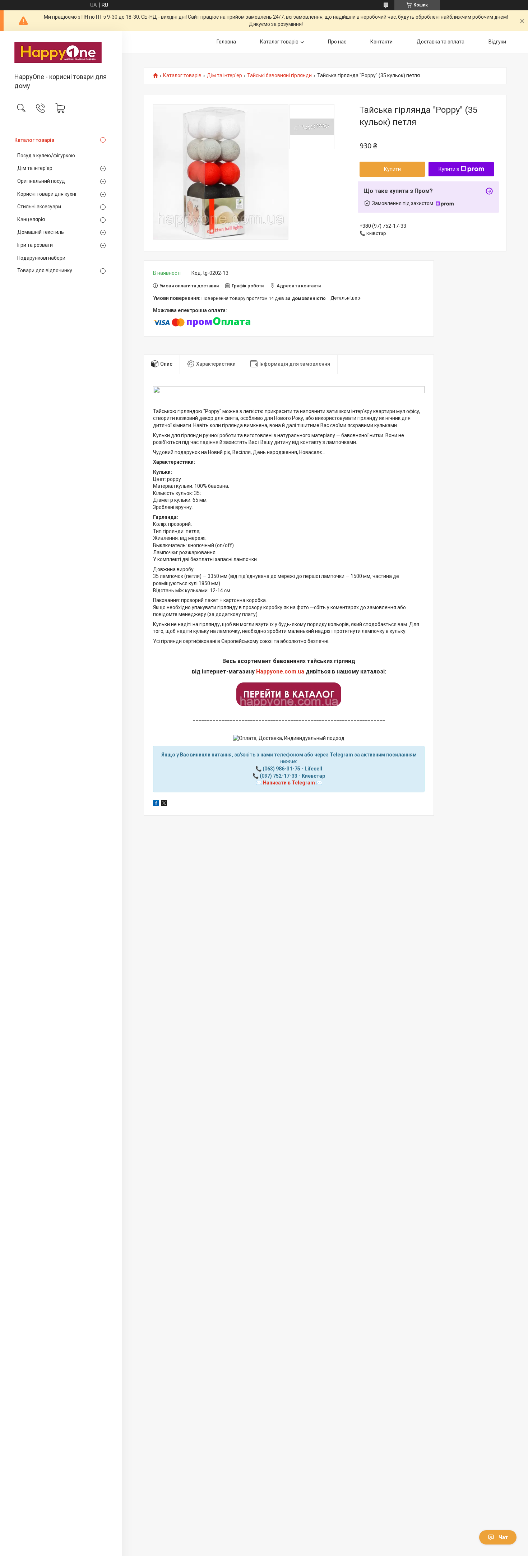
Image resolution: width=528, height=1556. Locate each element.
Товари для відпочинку (44, 270)
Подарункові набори (41, 258)
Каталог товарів (34, 140)
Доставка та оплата (440, 42)
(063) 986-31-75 (281, 769)
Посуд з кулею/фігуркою (46, 155)
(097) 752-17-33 (278, 776)
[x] (164, 804)
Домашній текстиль (40, 232)
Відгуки (497, 42)
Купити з (449, 169)
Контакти (381, 42)
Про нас (337, 42)
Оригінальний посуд (41, 181)
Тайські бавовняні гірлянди (279, 75)
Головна (226, 42)
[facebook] (156, 804)
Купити (392, 169)
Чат (503, 1537)
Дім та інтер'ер (34, 168)
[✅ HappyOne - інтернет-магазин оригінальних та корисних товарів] (60, 52)
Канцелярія (31, 219)
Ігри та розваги (35, 245)
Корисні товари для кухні (46, 194)
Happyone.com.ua (280, 671)
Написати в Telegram (289, 783)
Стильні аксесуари (39, 206)
